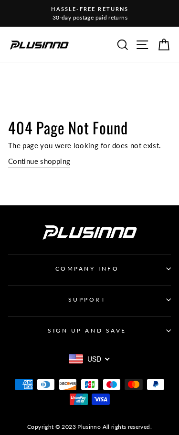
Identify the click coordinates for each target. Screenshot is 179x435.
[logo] (39, 44)
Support (87, 299)
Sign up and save (87, 330)
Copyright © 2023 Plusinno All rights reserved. (89, 426)
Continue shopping (39, 161)
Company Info (87, 268)
